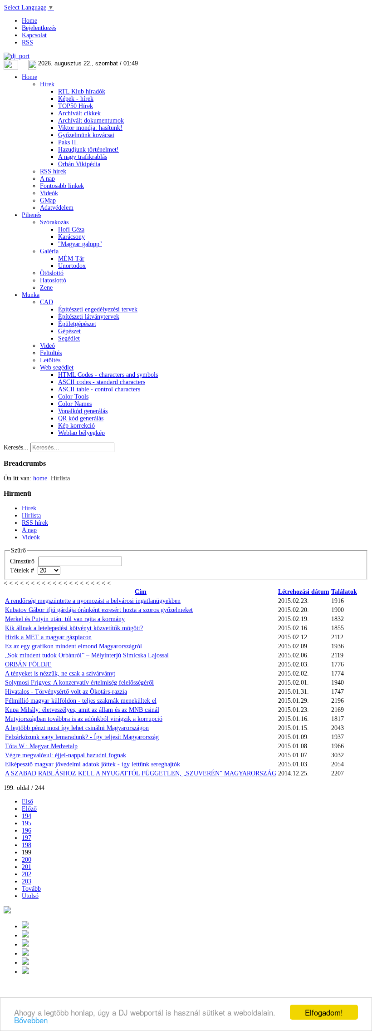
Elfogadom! (324, 1012)
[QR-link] (7, 911)
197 (26, 837)
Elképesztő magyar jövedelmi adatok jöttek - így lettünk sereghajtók (92, 764)
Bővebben (31, 1020)
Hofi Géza (71, 229)
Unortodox (72, 265)
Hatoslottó (53, 280)
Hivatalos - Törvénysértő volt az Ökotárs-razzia (66, 691)
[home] (25, 953)
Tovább (31, 888)
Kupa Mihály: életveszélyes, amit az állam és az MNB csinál (82, 709)
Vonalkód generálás (83, 411)
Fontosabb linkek (62, 186)
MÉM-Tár (71, 258)
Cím (141, 591)
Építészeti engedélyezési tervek (97, 309)
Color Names (75, 403)
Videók (49, 193)
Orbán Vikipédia (79, 164)
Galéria (49, 251)
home (40, 478)
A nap (47, 178)
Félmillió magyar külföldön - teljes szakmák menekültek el (81, 700)
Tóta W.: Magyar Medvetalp (41, 746)
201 (26, 866)
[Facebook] (25, 962)
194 (26, 816)
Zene (46, 287)
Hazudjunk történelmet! (88, 149)
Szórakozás (54, 222)
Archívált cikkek (79, 113)
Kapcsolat (34, 35)
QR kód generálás (80, 418)
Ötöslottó (52, 273)
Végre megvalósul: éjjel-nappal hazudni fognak (65, 755)
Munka (30, 294)
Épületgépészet (77, 324)
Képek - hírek (75, 98)
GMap (48, 200)
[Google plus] (25, 926)
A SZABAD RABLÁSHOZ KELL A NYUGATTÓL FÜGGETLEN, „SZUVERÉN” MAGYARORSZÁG (140, 773)
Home (29, 20)
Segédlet (69, 338)
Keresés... (16, 447)
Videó (47, 345)
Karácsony (71, 236)
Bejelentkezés (39, 28)
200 (26, 859)
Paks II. (68, 142)
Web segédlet (56, 367)
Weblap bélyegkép (81, 432)
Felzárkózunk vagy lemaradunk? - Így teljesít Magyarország (82, 737)
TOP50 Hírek (75, 106)
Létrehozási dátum (303, 591)
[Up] (25, 944)
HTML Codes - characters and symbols (108, 374)
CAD (46, 302)
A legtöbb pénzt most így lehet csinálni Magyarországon (77, 728)
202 (26, 874)
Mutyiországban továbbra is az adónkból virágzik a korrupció (83, 718)
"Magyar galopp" (80, 244)
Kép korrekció (76, 425)
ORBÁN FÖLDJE (28, 664)
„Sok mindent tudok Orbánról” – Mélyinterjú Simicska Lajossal (87, 655)
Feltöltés (51, 353)
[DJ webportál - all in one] (16, 56)
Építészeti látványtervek (88, 316)
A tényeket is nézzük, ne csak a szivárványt (60, 673)
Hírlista (31, 515)
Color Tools (73, 396)
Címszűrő (23, 561)
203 (26, 881)
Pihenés (31, 215)
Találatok (344, 591)
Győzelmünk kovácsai (86, 135)
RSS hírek (53, 171)
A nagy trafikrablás (82, 156)
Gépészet (69, 331)
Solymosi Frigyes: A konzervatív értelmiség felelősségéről (79, 682)
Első (27, 801)
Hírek (47, 84)
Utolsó (30, 896)
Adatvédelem (56, 207)
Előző (29, 808)
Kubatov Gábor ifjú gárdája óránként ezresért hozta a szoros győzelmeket (99, 610)
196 (26, 830)
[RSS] (25, 971)
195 (26, 823)
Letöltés (50, 360)
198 (26, 845)
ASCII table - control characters (99, 389)
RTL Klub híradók (81, 91)
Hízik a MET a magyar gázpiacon (48, 637)
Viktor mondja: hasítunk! (90, 127)
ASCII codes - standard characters (101, 382)
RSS (27, 42)
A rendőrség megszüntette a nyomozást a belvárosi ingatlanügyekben (93, 600)
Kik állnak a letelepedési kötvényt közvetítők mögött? (74, 628)
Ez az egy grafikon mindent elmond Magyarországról (73, 646)
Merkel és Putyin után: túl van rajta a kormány (65, 619)
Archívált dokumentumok (91, 120)
